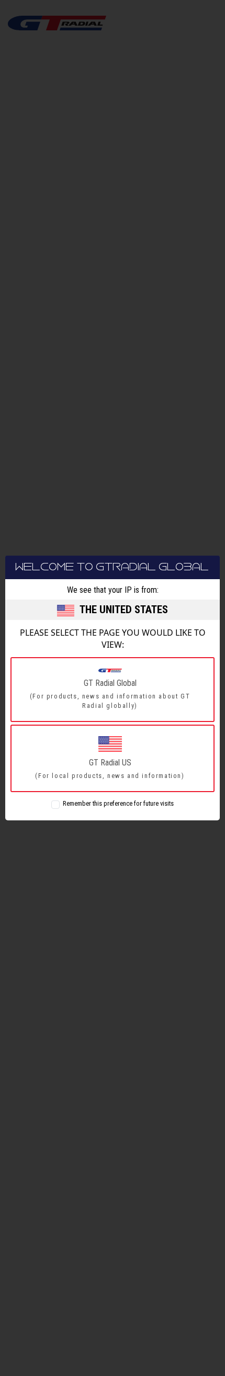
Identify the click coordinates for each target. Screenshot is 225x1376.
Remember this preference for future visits (118, 803)
